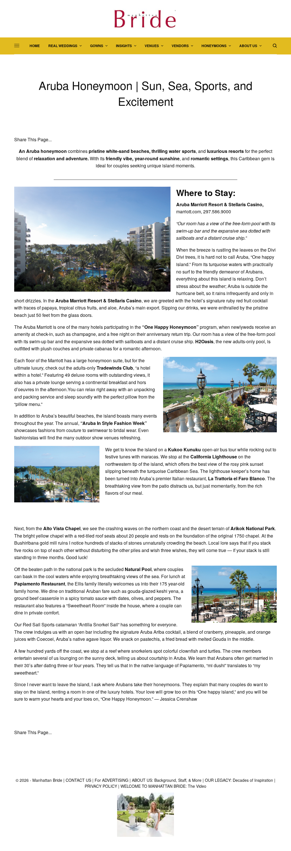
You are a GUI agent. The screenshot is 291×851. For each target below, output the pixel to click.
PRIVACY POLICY (101, 786)
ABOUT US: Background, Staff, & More (166, 780)
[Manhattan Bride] (145, 19)
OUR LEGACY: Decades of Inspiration (239, 780)
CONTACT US (78, 780)
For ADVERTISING (111, 780)
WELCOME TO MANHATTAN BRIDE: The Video (163, 786)
